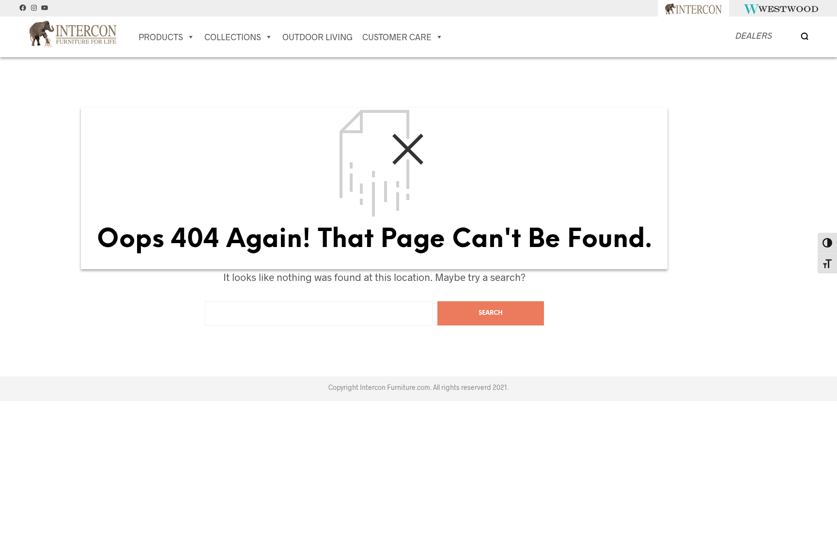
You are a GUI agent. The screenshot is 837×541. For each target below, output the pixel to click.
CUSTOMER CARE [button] (397, 36)
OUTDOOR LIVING (317, 36)
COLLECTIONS (232, 36)
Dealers (753, 35)
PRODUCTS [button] (161, 36)
